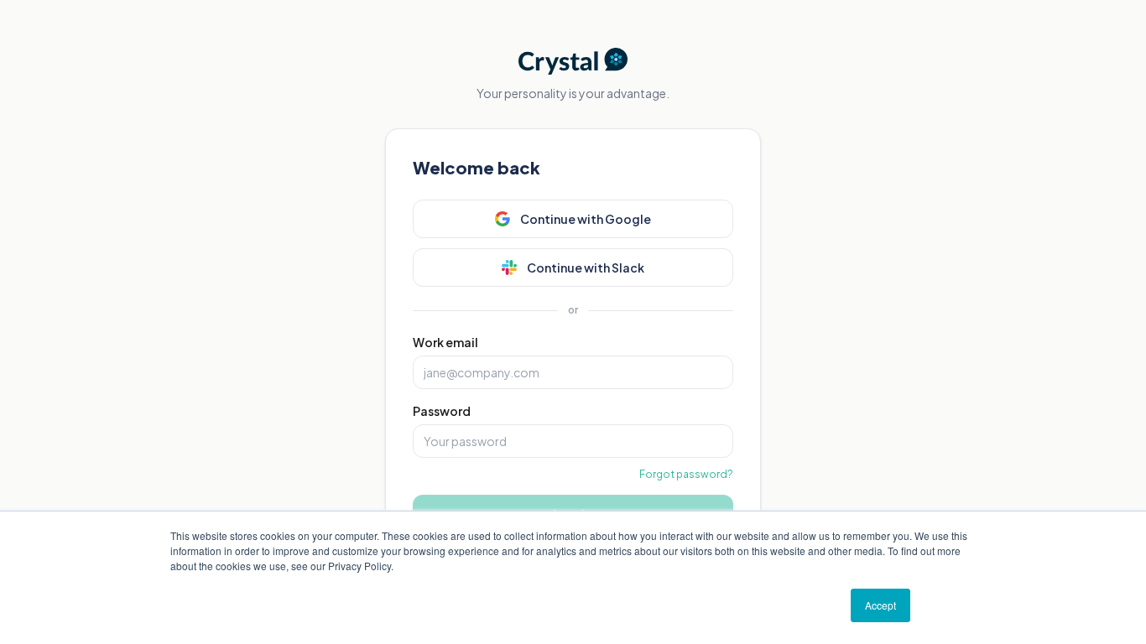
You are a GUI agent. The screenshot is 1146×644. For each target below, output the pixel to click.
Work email (445, 342)
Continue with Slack (585, 267)
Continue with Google (585, 218)
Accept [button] (880, 605)
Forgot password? (686, 474)
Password (442, 410)
